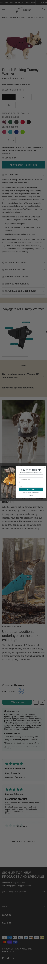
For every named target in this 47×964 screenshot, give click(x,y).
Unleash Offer (31, 490)
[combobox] (31, 476)
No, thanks (31, 495)
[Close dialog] (44, 467)
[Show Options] (42, 476)
